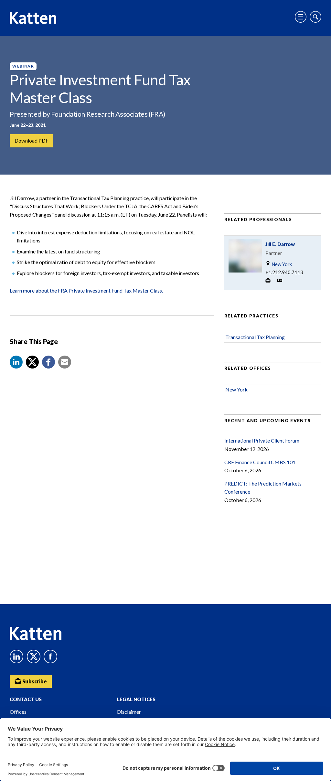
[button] (16, 362)
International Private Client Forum (261, 440)
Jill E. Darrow (280, 244)
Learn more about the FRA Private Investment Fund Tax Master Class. (86, 290)
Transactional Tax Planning (255, 337)
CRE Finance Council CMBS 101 (259, 462)
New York (281, 264)
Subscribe (34, 681)
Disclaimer (129, 712)
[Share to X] (32, 362)
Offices (18, 712)
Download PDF (31, 140)
